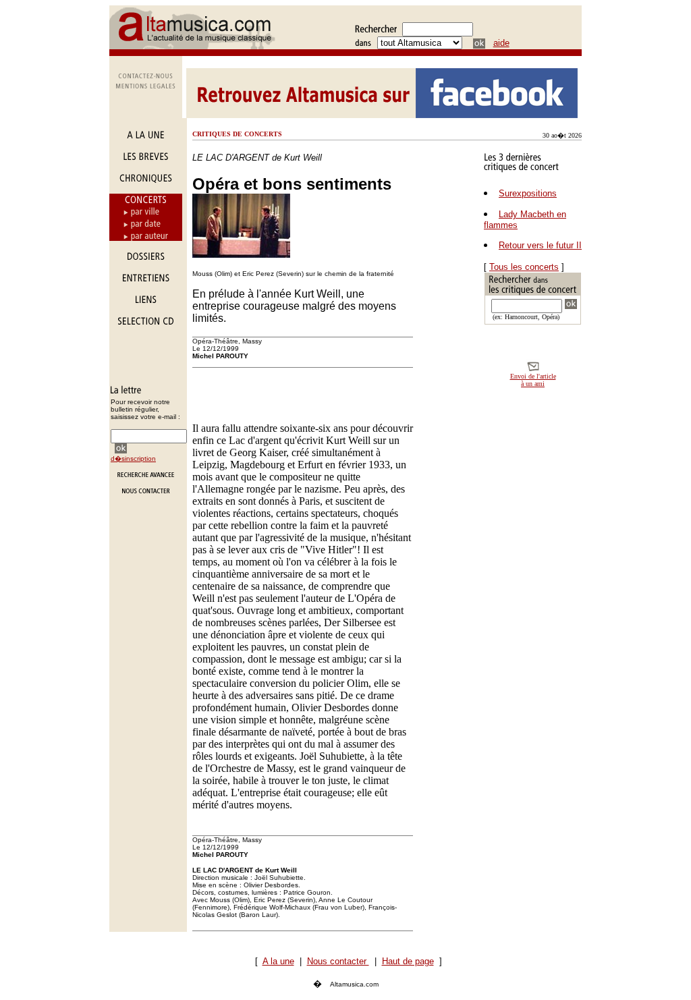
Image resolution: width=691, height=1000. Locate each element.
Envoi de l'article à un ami (533, 379)
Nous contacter (338, 961)
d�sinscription (133, 458)
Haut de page (408, 961)
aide (501, 43)
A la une (278, 961)
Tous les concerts (524, 267)
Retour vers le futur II (540, 245)
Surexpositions (528, 193)
